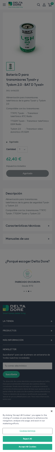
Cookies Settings (27, 431)
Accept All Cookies (27, 447)
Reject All (27, 439)
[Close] (52, 411)
